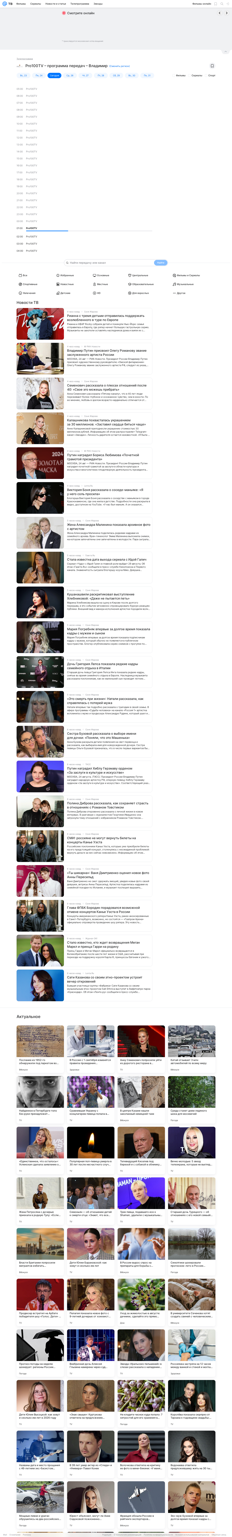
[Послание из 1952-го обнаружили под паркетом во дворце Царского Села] (40, 1049)
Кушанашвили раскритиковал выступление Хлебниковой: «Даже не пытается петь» (100, 596)
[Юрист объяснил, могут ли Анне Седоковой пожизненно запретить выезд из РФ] (90, 1505)
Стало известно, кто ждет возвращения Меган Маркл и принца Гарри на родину (103, 945)
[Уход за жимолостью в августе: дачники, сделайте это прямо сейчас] (141, 1302)
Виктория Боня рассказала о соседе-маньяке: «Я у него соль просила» (105, 492)
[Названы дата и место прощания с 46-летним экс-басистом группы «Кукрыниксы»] (40, 1454)
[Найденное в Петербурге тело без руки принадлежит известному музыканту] (40, 1100)
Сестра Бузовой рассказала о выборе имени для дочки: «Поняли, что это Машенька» (101, 736)
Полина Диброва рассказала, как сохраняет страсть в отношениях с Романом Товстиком (107, 805)
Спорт (211, 75)
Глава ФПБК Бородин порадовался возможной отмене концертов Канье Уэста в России (103, 910)
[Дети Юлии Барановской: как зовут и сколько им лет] (90, 1252)
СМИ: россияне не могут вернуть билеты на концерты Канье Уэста (101, 840)
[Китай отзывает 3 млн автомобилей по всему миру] (191, 1049)
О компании (14, 1535)
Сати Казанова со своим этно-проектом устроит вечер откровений (104, 979)
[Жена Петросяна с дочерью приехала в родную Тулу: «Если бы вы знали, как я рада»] (40, 1201)
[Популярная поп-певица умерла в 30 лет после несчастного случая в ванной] (90, 1150)
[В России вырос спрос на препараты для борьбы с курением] (141, 1252)
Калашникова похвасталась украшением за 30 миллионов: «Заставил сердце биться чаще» (106, 422)
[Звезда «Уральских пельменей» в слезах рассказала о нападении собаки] (141, 1353)
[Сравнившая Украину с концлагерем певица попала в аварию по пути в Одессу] (90, 1100)
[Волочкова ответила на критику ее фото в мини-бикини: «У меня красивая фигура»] (141, 1454)
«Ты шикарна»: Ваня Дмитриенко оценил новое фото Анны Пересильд (108, 875)
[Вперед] (226, 13)
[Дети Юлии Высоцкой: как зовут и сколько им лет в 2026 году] (40, 1403)
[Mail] (5, 4)
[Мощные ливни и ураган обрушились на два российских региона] (40, 1505)
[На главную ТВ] (9, 4)
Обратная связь (219, 1535)
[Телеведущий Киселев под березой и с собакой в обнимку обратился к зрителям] (141, 1150)
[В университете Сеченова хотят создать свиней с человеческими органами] (191, 1302)
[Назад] (220, 13)
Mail (5, 1535)
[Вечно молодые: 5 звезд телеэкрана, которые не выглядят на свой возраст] (191, 1150)
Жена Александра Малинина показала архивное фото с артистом (108, 527)
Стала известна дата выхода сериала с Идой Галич (106, 559)
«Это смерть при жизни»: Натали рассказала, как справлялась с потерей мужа (105, 701)
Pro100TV (31, 88)
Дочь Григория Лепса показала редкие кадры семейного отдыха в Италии (102, 666)
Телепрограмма (25, 58)
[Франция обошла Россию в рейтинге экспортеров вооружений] (141, 1505)
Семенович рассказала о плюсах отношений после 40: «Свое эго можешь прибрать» (107, 387)
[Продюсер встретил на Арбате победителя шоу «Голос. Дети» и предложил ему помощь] (40, 1302)
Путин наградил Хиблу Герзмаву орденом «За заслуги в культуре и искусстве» (99, 770)
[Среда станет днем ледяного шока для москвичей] (191, 1100)
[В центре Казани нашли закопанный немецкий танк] (141, 1100)
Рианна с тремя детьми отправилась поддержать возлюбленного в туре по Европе (105, 318)
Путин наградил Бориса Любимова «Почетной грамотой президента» (103, 457)
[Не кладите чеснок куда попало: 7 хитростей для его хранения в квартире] (141, 1403)
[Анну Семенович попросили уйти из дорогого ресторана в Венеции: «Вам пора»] (141, 1049)
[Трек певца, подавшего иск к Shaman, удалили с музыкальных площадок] (141, 1201)
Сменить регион (119, 66)
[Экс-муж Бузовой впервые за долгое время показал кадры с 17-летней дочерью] (191, 1505)
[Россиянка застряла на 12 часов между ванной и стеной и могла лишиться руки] (191, 1353)
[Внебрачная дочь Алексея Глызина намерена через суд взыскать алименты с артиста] (90, 1353)
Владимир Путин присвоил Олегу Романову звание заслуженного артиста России (107, 353)
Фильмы (181, 75)
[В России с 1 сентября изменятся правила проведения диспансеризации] (90, 1049)
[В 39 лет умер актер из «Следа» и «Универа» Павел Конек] (90, 1454)
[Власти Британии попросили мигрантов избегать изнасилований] (40, 1252)
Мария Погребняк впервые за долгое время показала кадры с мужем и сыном (108, 631)
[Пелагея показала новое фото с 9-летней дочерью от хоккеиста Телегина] (90, 1302)
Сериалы (197, 75)
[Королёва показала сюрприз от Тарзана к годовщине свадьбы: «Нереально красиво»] (191, 1403)
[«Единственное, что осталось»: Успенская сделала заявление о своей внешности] (40, 1150)
